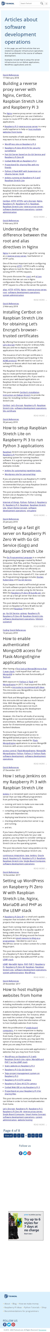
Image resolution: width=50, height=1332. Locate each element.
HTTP (13, 201)
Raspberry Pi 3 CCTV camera (18, 1080)
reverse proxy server (28, 126)
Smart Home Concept (17, 508)
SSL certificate (9, 411)
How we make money (29, 1303)
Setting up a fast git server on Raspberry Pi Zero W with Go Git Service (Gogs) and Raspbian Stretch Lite (24, 539)
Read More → (40, 217)
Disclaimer (42, 1330)
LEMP (5, 964)
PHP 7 (31, 964)
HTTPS (20, 201)
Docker (40, 577)
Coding (6, 630)
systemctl (7, 621)
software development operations (19, 209)
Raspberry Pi (9, 204)
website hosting (25, 1120)
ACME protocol (10, 360)
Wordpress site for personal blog (20, 474)
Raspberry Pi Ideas (13, 1307)
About (7, 1303)
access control (9, 750)
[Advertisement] (25, 1185)
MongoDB (7, 674)
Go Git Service (24, 580)
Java (27, 855)
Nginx (9, 113)
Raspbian (34, 204)
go (4, 613)
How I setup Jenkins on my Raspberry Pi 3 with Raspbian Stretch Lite (24, 781)
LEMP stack (8, 959)
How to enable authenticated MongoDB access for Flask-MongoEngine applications (22, 650)
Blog (15, 1303)
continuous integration (13, 855)
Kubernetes (8, 580)
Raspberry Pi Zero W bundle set (26, 593)
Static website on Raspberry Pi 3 (20, 1066)
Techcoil (6, 677)
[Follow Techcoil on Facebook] (21, 1154)
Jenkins (6, 794)
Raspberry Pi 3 (11, 126)
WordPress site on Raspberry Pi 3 (20, 144)
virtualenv (31, 510)
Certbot (6, 201)
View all (8, 1135)
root (5, 292)
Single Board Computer (34, 861)
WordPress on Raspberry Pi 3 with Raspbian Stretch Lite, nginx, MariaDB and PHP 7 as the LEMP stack (24, 1059)
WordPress (30, 972)
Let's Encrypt (30, 201)
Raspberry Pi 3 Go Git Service (18, 1069)
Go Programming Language (19, 557)
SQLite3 (39, 619)
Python (23, 502)
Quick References (11, 75)
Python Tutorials (32, 1307)
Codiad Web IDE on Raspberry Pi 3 (21, 161)
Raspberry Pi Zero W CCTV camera (21, 1083)
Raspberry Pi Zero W (12, 616)
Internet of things (11, 502)
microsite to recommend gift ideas (28, 687)
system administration (13, 295)
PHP (26, 964)
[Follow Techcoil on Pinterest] (29, 1154)
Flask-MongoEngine (26, 750)
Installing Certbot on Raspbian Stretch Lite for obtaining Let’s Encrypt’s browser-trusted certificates (23, 323)
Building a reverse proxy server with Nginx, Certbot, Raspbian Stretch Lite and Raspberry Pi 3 (23, 95)
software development (13, 756)
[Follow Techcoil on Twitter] (25, 1154)
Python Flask (39, 753)
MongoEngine (9, 684)
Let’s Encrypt (9, 345)
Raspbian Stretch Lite (13, 206)
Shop (44, 1307)
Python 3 (32, 502)
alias (5, 289)
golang (23, 613)
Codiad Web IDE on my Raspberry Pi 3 (22, 1087)
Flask (31, 681)
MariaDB (13, 964)
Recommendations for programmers (22, 1311)
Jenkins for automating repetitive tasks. (23, 470)
